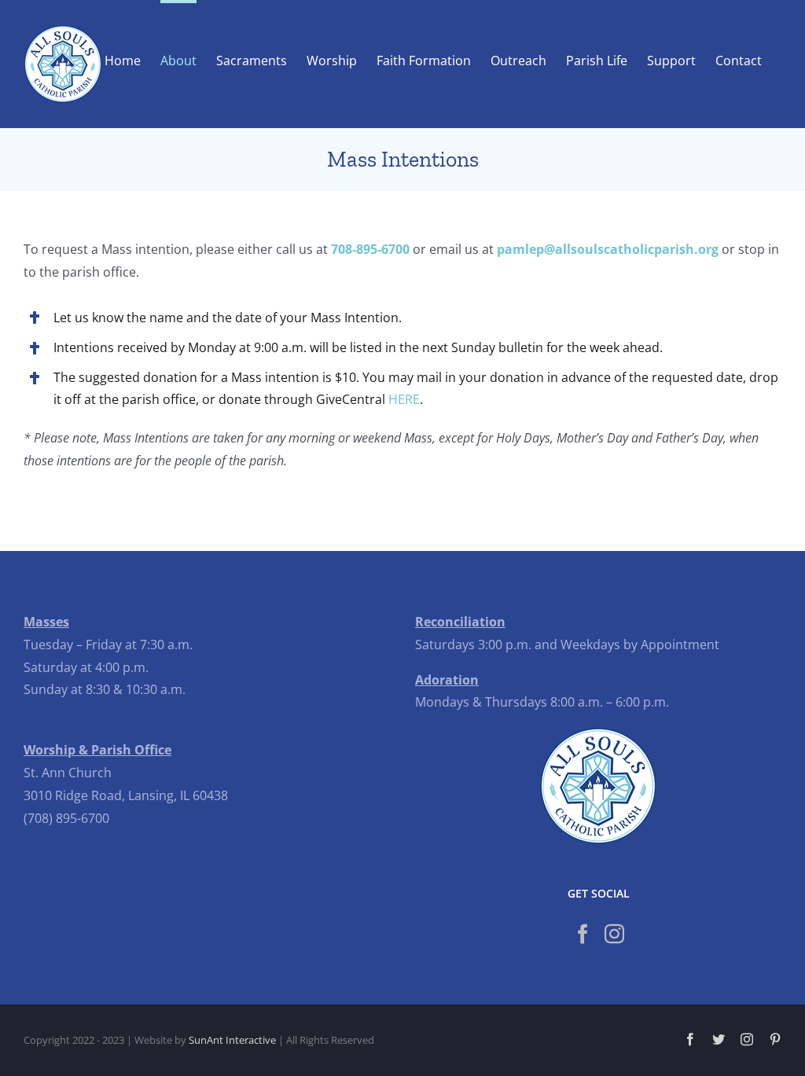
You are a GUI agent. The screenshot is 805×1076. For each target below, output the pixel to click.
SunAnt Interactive (232, 1040)
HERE (404, 399)
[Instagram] (614, 933)
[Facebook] (583, 933)
